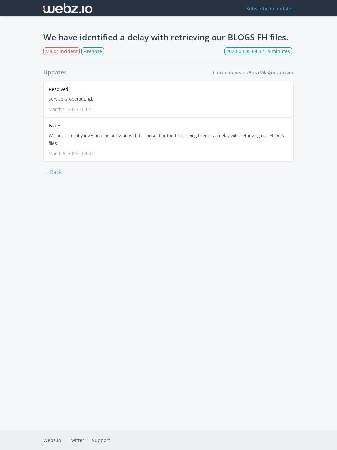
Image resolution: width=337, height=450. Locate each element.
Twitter (76, 440)
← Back (52, 172)
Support (101, 440)
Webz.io (52, 440)
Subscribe (270, 8)
